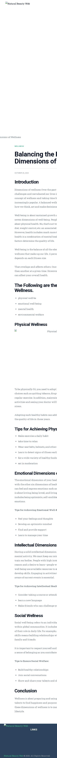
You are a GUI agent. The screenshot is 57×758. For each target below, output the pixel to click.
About (33, 736)
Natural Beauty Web (13, 755)
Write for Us (35, 748)
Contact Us (35, 742)
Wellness (19, 146)
